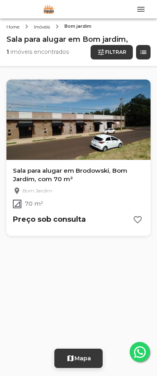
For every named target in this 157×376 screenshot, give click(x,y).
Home (12, 27)
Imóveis (42, 27)
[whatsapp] (140, 352)
